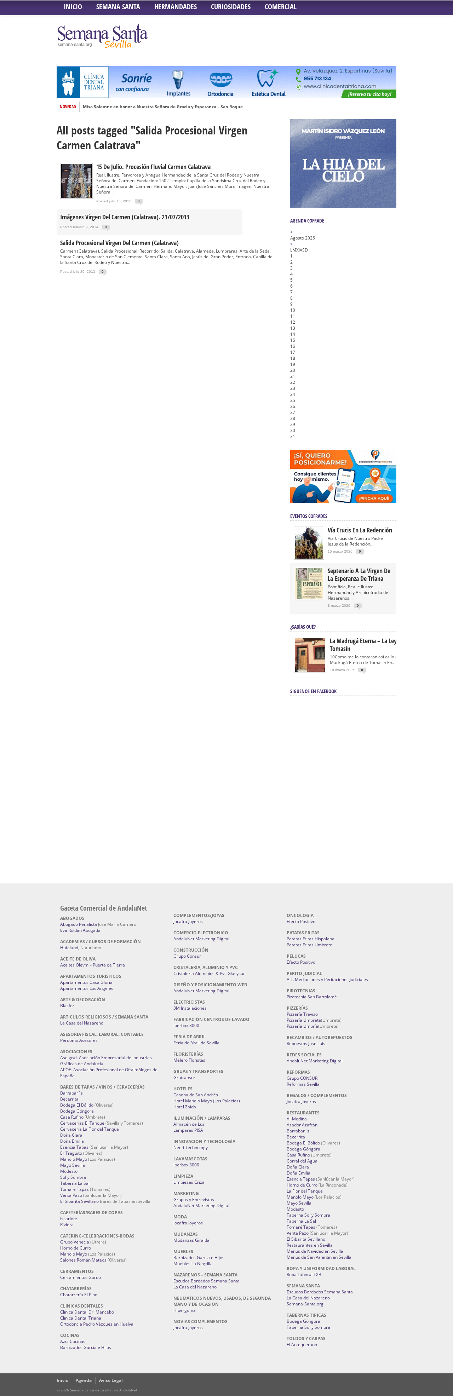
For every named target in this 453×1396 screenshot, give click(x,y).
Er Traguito (71, 1153)
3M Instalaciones (190, 1008)
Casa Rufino (72, 1117)
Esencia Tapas (74, 1147)
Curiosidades (231, 6)
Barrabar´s (71, 1093)
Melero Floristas (189, 1060)
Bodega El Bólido (76, 1105)
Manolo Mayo (73, 1159)
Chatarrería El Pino (78, 1295)
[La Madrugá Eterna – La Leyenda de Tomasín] (310, 671)
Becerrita (69, 1099)
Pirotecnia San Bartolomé (312, 997)
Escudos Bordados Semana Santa (206, 1281)
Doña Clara (71, 1135)
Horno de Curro (75, 1248)
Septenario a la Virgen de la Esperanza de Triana (359, 574)
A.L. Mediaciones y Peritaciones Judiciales (327, 979)
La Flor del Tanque (305, 1191)
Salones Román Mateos (83, 1260)
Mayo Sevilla (72, 1165)
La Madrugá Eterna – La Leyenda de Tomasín (373, 644)
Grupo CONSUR (302, 1078)
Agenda (84, 1380)
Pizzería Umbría (302, 1026)
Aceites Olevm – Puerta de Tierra (92, 965)
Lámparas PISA (188, 1130)
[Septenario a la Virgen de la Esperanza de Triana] (309, 598)
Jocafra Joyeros (188, 921)
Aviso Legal (111, 1380)
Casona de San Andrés (195, 1095)
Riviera (67, 1225)
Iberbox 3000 (186, 1025)
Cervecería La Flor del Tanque (89, 1129)
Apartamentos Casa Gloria (86, 982)
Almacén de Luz (189, 1124)
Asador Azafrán (302, 1125)
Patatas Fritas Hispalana (310, 939)
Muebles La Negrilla (193, 1264)
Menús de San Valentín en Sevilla (319, 1257)
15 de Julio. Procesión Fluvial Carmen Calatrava (153, 167)
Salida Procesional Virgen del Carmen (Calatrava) (119, 243)
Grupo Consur (187, 956)
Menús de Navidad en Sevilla (315, 1251)
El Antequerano (302, 1345)
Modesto (69, 1171)
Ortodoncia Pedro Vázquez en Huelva (96, 1324)
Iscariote (68, 1219)
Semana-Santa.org (305, 1304)
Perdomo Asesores (79, 1040)
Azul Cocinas (72, 1341)
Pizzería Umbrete (304, 1020)
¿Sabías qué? (303, 626)
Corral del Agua (302, 1161)
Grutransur (184, 1077)
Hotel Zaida (184, 1107)
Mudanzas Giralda (191, 1240)
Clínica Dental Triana (80, 1318)
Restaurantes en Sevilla (310, 1245)
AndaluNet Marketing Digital (201, 939)
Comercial (281, 6)
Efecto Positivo (301, 921)
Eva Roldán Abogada (80, 930)
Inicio (73, 6)
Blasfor (67, 1006)
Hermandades (175, 6)
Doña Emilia (72, 1141)
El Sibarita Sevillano (79, 1201)
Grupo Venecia (74, 1242)
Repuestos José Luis (306, 1043)
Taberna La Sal (75, 1183)
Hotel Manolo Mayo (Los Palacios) (206, 1101)
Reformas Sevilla (303, 1084)
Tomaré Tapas (74, 1189)
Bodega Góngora (77, 1111)
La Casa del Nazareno (81, 1023)
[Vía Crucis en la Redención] (309, 557)
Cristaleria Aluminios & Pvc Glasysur (209, 973)
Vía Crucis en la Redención (360, 530)
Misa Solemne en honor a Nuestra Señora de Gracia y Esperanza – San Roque (163, 107)
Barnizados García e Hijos (85, 1347)
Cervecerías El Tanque (82, 1123)
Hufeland (69, 948)
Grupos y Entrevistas (193, 1199)
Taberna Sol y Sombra (308, 1215)
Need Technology (190, 1147)
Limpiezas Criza (189, 1182)
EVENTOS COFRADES (308, 516)
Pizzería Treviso (302, 1014)
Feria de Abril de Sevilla (196, 1043)
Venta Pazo (71, 1195)
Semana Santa (118, 6)
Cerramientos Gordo (80, 1277)
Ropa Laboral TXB (304, 1274)
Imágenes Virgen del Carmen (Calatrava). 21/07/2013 (124, 217)
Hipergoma (184, 1310)
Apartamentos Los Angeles (86, 988)
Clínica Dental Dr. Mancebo (87, 1312)
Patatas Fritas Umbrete (309, 945)
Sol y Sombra (73, 1177)
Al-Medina (297, 1119)
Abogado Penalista (78, 924)
